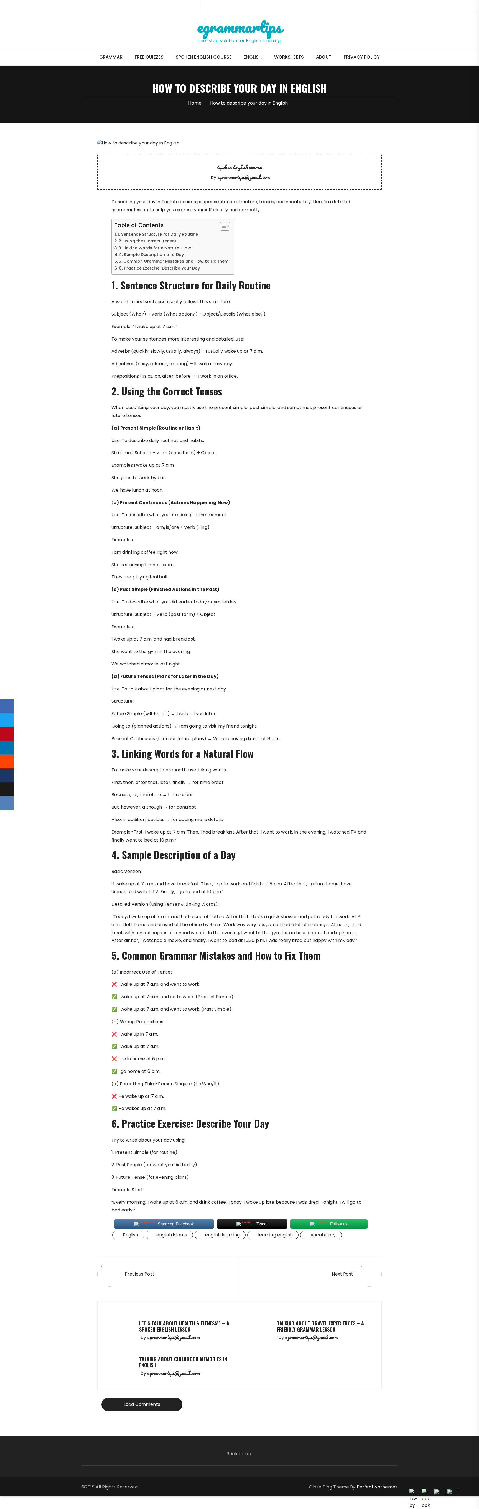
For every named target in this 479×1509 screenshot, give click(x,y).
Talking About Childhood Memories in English (183, 1362)
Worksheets (289, 57)
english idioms (171, 1235)
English (253, 57)
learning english (275, 1235)
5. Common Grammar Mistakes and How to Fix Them (173, 261)
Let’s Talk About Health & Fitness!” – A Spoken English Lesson (184, 1326)
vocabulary (323, 1235)
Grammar (111, 57)
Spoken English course (203, 57)
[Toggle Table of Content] (222, 226)
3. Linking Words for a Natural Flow (155, 248)
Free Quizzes (149, 57)
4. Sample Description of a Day (151, 254)
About (324, 57)
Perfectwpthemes (377, 1487)
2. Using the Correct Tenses (148, 241)
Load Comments (142, 1404)
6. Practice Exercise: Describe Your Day (159, 268)
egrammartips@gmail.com (243, 177)
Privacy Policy (362, 57)
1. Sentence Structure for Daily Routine (158, 234)
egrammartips (239, 26)
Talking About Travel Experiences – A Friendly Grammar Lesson (320, 1326)
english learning (222, 1235)
